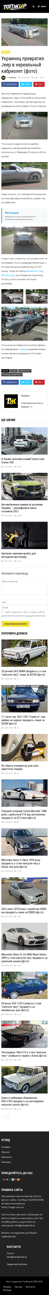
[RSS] (16, 1179)
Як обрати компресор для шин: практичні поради (20, 767)
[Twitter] (7, 1179)
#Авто (14, 371)
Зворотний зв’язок (17, 1264)
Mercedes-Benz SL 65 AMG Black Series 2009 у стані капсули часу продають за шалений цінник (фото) (24, 958)
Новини (5, 52)
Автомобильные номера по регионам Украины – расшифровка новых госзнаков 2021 (21, 508)
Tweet (27, 84)
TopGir (22, 349)
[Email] (18, 1179)
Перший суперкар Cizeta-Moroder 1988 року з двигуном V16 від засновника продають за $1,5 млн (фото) (24, 814)
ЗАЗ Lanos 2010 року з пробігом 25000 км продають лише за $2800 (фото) (23, 910)
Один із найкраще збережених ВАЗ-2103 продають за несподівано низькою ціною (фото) (22, 1101)
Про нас (5, 1152)
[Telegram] (13, 1179)
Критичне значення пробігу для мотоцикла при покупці (18, 555)
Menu (43, 6)
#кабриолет (24, 371)
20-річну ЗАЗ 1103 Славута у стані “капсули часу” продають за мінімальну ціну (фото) (21, 1007)
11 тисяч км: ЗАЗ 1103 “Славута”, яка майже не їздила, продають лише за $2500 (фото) (23, 720)
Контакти (6, 1157)
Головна (5, 1147)
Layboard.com (8, 1236)
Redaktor (13, 77)
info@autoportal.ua (25, 1225)
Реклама (6, 1162)
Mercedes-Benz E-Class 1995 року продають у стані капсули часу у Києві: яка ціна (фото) (20, 863)
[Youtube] (4, 1179)
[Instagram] (10, 1179)
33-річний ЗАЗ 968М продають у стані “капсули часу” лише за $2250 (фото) (23, 673)
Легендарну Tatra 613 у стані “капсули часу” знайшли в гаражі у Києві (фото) (24, 1054)
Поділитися (11, 84)
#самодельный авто (12, 374)
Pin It (40, 84)
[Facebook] (2, 1179)
